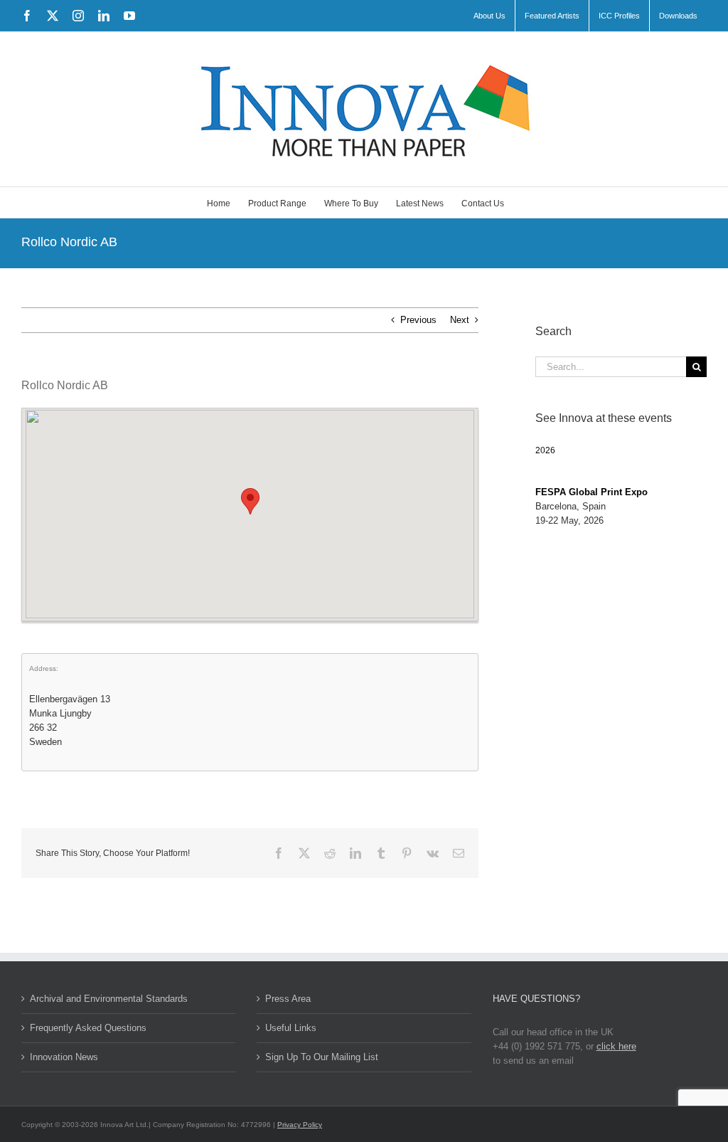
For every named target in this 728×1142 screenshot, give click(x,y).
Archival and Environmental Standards (109, 998)
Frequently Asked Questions (88, 1027)
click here (616, 1046)
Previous (418, 319)
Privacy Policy (299, 1124)
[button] (250, 501)
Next (459, 319)
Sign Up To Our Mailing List (321, 1057)
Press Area (288, 998)
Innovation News (64, 1057)
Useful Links (290, 1027)
